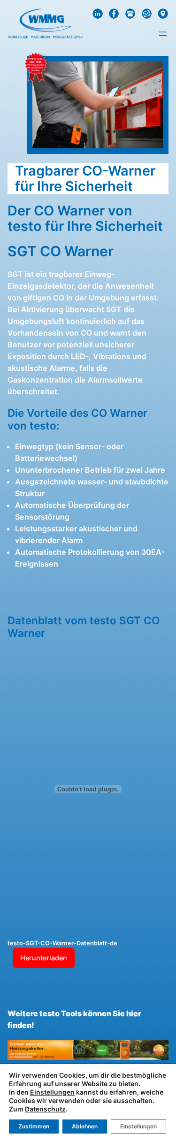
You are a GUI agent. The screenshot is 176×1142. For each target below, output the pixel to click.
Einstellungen (52, 1092)
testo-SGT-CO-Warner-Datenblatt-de (62, 943)
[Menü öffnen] (162, 33)
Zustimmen (33, 1126)
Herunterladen (43, 958)
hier (133, 1013)
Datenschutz (45, 1109)
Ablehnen (85, 1126)
